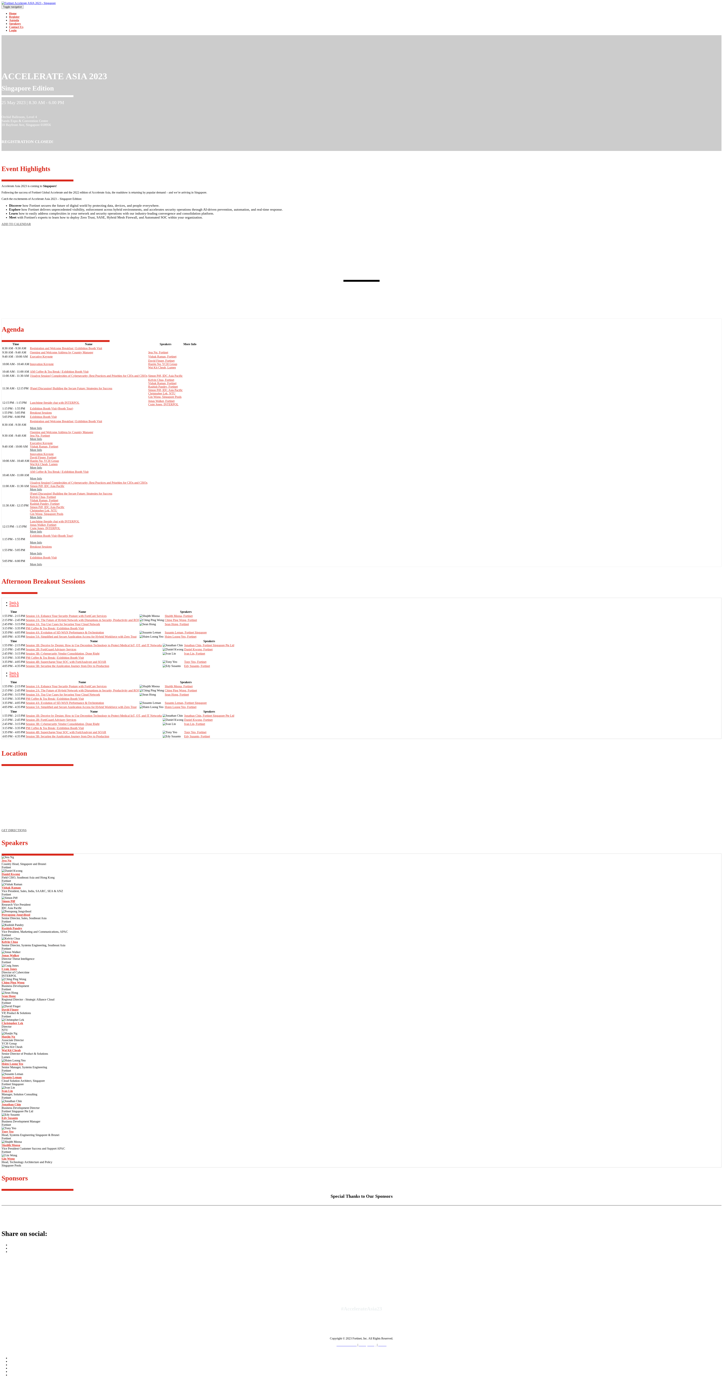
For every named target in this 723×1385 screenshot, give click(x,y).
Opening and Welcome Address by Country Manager (61, 352)
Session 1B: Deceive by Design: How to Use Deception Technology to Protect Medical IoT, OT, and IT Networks (94, 645)
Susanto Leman (12, 1077)
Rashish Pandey (12, 928)
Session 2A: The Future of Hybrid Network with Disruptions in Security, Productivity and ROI (82, 620)
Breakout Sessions (41, 412)
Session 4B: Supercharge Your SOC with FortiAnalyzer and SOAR (66, 661)
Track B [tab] (14, 605)
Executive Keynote (41, 356)
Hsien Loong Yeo (12, 1063)
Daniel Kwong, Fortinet (198, 649)
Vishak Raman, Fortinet (162, 356)
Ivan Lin (7, 1091)
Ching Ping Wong (13, 982)
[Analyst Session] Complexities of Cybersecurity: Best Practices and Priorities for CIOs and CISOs (88, 375)
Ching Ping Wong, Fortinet (181, 620)
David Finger (10, 1009)
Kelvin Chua (10, 941)
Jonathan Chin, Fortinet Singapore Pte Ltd (209, 645)
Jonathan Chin (11, 1104)
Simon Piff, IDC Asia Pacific (165, 375)
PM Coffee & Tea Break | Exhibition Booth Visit (55, 628)
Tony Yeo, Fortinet (195, 661)
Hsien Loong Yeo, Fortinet (180, 636)
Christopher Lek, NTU (161, 393)
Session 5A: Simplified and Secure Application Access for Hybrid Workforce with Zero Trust (81, 636)
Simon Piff (8, 901)
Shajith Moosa (11, 1145)
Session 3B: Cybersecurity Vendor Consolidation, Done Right (62, 653)
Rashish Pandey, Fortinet (163, 386)
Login (13, 30)
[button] (16, 224)
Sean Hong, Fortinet (177, 624)
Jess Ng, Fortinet (158, 352)
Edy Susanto (10, 1118)
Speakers (15, 23)
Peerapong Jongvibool (16, 914)
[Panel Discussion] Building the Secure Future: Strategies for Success (71, 388)
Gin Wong (8, 1158)
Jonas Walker (10, 955)
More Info (36, 428)
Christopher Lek (12, 1023)
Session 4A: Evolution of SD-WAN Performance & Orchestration (65, 632)
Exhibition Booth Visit (43, 416)
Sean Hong (9, 996)
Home (13, 13)
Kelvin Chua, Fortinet (161, 379)
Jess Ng (6, 860)
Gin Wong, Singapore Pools (165, 396)
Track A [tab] (14, 602)
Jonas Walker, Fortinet (161, 401)
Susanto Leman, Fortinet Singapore (186, 632)
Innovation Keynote (42, 364)
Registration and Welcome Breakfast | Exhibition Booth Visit (66, 348)
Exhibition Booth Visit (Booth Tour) (51, 408)
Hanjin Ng (8, 1036)
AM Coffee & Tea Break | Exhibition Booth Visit (59, 371)
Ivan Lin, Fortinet (194, 653)
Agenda (14, 20)
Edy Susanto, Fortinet (197, 666)
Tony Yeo (8, 1131)
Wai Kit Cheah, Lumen (162, 367)
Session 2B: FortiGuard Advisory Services (51, 649)
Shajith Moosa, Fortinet (179, 616)
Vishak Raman (11, 887)
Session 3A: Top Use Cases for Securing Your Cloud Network (63, 624)
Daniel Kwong (11, 874)
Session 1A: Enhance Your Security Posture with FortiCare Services (66, 616)
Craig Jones (9, 969)
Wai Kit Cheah (11, 1050)
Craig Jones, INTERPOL (163, 404)
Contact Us (16, 27)
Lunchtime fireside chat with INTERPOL (54, 402)
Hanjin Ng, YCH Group (162, 364)
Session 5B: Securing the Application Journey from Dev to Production (67, 666)
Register (14, 16)
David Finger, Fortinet (161, 360)
